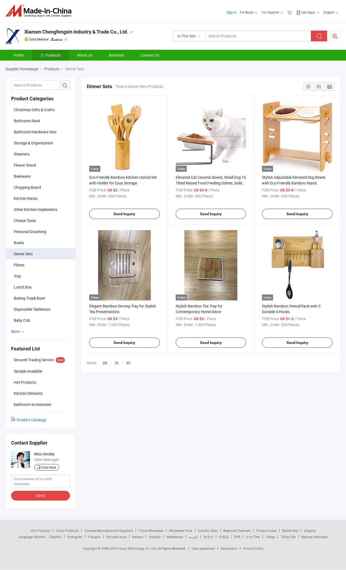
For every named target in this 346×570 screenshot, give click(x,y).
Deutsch (155, 537)
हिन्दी (237, 537)
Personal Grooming (30, 231)
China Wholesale (151, 530)
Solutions (116, 55)
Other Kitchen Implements (35, 209)
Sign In (232, 12)
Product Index (266, 530)
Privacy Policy (253, 548)
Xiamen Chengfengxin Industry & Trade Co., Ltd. (76, 32)
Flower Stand (25, 165)
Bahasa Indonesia (314, 537)
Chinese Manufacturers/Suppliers (108, 530)
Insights (309, 530)
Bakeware (22, 176)
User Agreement (203, 548)
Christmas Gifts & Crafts (34, 109)
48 (128, 362)
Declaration (229, 548)
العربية (193, 537)
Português (74, 537)
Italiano (137, 537)
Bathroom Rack (27, 120)
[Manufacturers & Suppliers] (40, 10)
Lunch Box (23, 287)
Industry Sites (208, 530)
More (16, 331)
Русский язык (116, 537)
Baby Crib (22, 320)
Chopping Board (27, 187)
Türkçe (270, 537)
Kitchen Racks (26, 198)
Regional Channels (237, 530)
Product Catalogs (31, 419)
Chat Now (49, 467)
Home (19, 55)
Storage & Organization (33, 142)
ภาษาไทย (253, 537)
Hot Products (40, 530)
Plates (19, 264)
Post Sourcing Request (335, 36)
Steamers (22, 154)
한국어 (208, 537)
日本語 (224, 537)
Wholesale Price (180, 530)
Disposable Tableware (32, 309)
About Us (84, 55)
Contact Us (150, 55)
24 (105, 363)
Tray (17, 276)
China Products (67, 530)
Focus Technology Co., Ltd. (138, 548)
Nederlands (175, 537)
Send (40, 495)
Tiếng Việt (288, 537)
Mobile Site (290, 530)
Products (53, 55)
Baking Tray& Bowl (29, 298)
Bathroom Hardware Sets (35, 131)
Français (94, 537)
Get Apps (308, 12)
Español (55, 537)
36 (116, 362)
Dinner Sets (23, 253)
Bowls (19, 242)
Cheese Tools (25, 220)
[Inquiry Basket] (290, 12)
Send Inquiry (124, 214)
